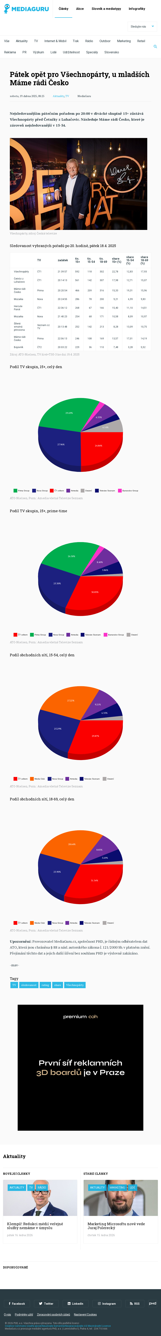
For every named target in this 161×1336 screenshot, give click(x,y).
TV (36, 41)
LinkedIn (77, 1303)
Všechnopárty (75, 985)
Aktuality (22, 41)
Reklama (10, 52)
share (57, 985)
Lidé (53, 52)
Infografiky (137, 9)
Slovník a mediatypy (106, 9)
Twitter (48, 1303)
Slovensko (111, 52)
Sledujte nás (138, 26)
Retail (141, 41)
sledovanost (29, 985)
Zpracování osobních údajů (53, 1314)
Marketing (124, 41)
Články (63, 9)
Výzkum (38, 52)
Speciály (92, 52)
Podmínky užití (24, 1314)
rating (45, 985)
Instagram (109, 1303)
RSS (137, 1303)
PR (24, 52)
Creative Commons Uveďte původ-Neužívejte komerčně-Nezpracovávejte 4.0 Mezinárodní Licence (58, 1326)
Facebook (18, 1303)
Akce (80, 9)
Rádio (89, 41)
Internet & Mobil (55, 41)
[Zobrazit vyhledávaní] (153, 47)
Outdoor (105, 41)
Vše (6, 41)
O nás (7, 1314)
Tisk (76, 41)
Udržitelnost (71, 52)
